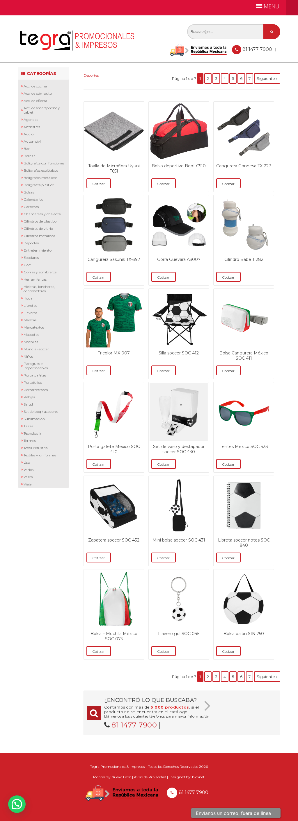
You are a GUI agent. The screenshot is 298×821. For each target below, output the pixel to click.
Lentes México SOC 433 (243, 446)
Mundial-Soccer (36, 349)
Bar (27, 148)
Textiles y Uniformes (40, 455)
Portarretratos (36, 390)
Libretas (30, 305)
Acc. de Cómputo (38, 93)
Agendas (31, 119)
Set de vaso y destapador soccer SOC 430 (179, 449)
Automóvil (33, 141)
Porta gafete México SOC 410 (114, 449)
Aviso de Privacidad (150, 777)
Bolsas (29, 192)
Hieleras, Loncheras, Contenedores (39, 288)
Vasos (28, 477)
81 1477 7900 (257, 49)
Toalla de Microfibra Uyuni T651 (114, 168)
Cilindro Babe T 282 (243, 259)
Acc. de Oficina (35, 100)
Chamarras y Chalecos (42, 214)
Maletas (30, 320)
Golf (27, 265)
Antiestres (32, 127)
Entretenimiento (38, 250)
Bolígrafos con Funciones (44, 163)
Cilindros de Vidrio (38, 228)
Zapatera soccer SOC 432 (113, 540)
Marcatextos (34, 327)
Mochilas (31, 342)
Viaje (27, 484)
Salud (28, 404)
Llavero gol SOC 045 (178, 633)
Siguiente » (267, 78)
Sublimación (34, 419)
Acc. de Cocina (35, 86)
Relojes (29, 397)
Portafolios (33, 382)
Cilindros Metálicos (39, 236)
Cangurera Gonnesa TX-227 (243, 165)
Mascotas (31, 334)
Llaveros (30, 313)
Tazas (28, 426)
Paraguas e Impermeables (36, 365)
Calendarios (33, 199)
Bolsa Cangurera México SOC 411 (243, 355)
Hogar (29, 298)
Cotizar (98, 184)
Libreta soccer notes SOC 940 (244, 542)
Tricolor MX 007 (114, 353)
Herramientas (35, 279)
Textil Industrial (36, 448)
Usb (27, 462)
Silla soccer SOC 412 (179, 353)
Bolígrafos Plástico (39, 185)
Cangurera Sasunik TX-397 (114, 259)
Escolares (31, 257)
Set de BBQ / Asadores (41, 411)
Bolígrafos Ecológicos (41, 170)
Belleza (30, 156)
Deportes (31, 243)
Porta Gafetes (35, 375)
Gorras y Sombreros (40, 272)
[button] (17, 804)
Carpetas (31, 207)
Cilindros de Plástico (40, 221)
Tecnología (32, 433)
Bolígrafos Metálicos (40, 177)
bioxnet (198, 777)
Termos (30, 440)
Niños (28, 356)
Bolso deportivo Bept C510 (179, 165)
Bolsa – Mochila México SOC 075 (114, 636)
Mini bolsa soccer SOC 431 (178, 540)
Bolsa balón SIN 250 (244, 633)
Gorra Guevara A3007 (179, 259)
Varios (28, 469)
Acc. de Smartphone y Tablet (42, 110)
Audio (28, 134)
